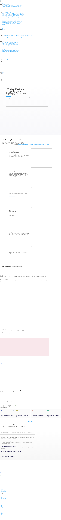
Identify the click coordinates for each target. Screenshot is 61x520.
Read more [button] (2, 416)
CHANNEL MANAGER (15, 144)
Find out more (12, 158)
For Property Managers (3, 495)
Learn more (1, 274)
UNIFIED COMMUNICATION (34, 144)
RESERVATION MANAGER (28, 144)
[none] (31, 73)
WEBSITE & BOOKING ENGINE (21, 144)
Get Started (4, 62)
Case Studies (2, 504)
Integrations (1, 503)
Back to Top (32, 516)
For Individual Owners (3, 498)
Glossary (1, 505)
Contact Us (1, 513)
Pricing (1, 71)
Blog (1, 502)
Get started (2, 394)
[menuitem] (2, 72)
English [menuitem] (3, 72)
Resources (1, 40)
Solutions (1, 28)
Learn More (5, 67)
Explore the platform (4, 336)
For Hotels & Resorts (2, 497)
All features (3, 24)
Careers (1, 514)
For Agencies (2, 496)
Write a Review (30, 421)
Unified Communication (3, 489)
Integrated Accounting (3, 491)
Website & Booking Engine (3, 487)
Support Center (2, 506)
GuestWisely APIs (2, 507)
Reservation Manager (3, 488)
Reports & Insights (2, 490)
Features (1, 3)
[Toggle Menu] (0, 1)
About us (1, 511)
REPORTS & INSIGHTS (39, 144)
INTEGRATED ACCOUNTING (45, 144)
